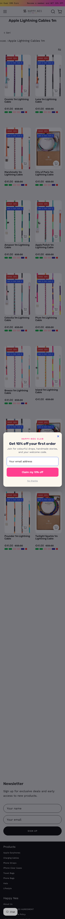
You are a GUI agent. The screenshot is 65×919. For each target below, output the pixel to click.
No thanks (32, 481)
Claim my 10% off (32, 472)
